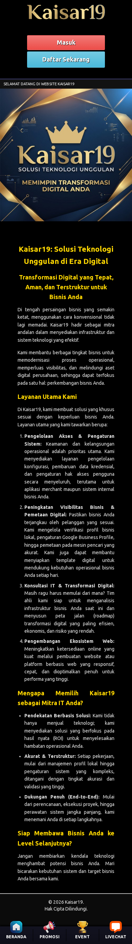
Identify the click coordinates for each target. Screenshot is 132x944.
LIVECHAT (115, 937)
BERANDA (16, 937)
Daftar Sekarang (66, 59)
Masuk (66, 42)
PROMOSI (50, 937)
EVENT (82, 937)
